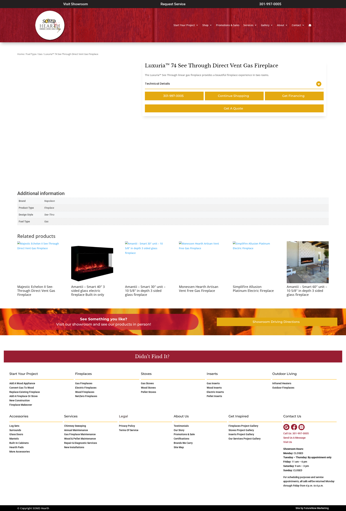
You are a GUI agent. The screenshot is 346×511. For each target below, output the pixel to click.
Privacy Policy (127, 425)
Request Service (173, 4)
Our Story (179, 430)
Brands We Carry (183, 442)
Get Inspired (239, 416)
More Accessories (19, 451)
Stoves (146, 374)
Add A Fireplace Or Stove (23, 396)
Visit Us (287, 442)
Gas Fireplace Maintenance (80, 434)
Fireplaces (83, 374)
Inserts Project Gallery (241, 434)
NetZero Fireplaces (86, 396)
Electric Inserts (215, 392)
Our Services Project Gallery (245, 438)
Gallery (265, 25)
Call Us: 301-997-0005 (296, 433)
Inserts (212, 374)
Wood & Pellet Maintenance (80, 438)
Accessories (18, 416)
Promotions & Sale (184, 434)
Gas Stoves (147, 383)
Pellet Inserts (214, 396)
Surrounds (15, 430)
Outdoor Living (284, 374)
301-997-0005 (270, 4)
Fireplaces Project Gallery (243, 425)
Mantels (14, 438)
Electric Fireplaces (85, 387)
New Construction (19, 400)
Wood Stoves (148, 387)
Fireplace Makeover (20, 404)
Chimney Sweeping (75, 425)
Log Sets (14, 425)
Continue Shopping (233, 96)
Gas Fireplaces (83, 383)
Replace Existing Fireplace (24, 392)
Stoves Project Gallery (241, 430)
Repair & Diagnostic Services (80, 442)
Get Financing (293, 96)
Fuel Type (31, 54)
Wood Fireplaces (84, 392)
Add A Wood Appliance (22, 383)
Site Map (179, 447)
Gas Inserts (213, 383)
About (280, 25)
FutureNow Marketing (316, 508)
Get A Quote (233, 108)
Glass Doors (16, 434)
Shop (205, 25)
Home (20, 54)
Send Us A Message (294, 437)
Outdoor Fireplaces (283, 387)
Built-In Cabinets (19, 442)
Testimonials (181, 425)
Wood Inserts (214, 387)
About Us (181, 416)
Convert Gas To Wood (21, 387)
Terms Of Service (128, 430)
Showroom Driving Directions (276, 322)
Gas (40, 54)
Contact (296, 25)
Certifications (181, 438)
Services (248, 25)
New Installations (74, 447)
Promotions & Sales (227, 25)
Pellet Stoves (148, 392)
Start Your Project (184, 25)
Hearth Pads (16, 447)
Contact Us (188, 356)
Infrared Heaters (281, 383)
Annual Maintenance (76, 430)
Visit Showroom (75, 4)
